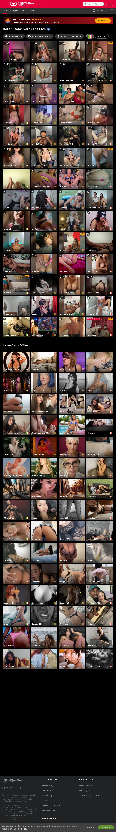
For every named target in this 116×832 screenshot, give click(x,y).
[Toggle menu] (4, 4)
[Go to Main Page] (22, 4)
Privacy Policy (47, 786)
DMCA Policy (47, 796)
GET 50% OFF (103, 21)
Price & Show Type (40, 36)
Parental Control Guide (51, 805)
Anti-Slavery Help (49, 810)
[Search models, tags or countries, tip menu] (112, 11)
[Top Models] (40, 4)
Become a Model (86, 786)
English (9, 788)
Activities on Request (70, 36)
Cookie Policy (20, 829)
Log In (109, 4)
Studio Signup (84, 791)
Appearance (14, 36)
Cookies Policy (48, 801)
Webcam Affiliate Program (89, 796)
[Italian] (90, 36)
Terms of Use (47, 791)
